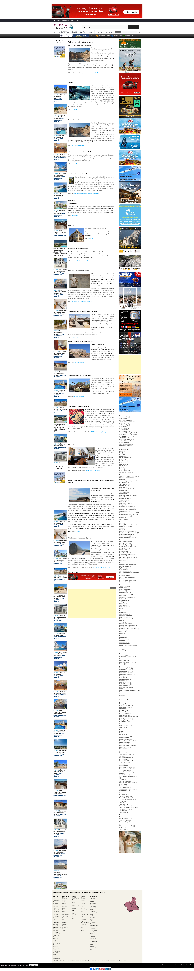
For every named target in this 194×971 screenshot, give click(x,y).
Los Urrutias (56, 925)
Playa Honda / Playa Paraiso (56, 934)
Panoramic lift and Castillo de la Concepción (86, 193)
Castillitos (77, 531)
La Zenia (92, 946)
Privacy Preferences (33, 965)
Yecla (73, 918)
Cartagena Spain (71, 960)
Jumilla (103, 27)
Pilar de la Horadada (55, 931)
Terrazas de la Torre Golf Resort (56, 953)
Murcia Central (83, 897)
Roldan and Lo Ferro (56, 939)
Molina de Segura (83, 920)
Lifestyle (90, 32)
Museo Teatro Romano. (78, 145)
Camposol (64, 908)
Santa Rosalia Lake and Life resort (56, 948)
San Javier (125, 27)
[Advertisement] (92, 603)
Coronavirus (78, 960)
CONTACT (58, 20)
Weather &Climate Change (65, 32)
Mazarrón (120, 27)
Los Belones (56, 922)
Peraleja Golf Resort (84, 926)
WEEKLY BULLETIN (75, 20)
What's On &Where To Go (74, 32)
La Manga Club (56, 910)
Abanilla (83, 900)
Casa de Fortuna (76, 164)
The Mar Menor (55, 897)
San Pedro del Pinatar (56, 944)
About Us (183, 964)
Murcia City (84, 924)
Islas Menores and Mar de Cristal (56, 906)
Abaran (82, 902)
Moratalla (74, 915)
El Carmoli (55, 903)
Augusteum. (75, 215)
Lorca (107, 27)
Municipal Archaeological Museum (81, 301)
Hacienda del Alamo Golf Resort (65, 916)
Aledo (63, 902)
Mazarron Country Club (93, 929)
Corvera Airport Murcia (86, 960)
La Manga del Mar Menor (56, 912)
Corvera (83, 908)
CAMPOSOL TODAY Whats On (60, 960)
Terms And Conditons (166, 964)
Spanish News (110, 32)
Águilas (90, 27)
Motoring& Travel (83, 32)
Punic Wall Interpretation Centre (81, 261)
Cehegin (74, 908)
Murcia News (56, 32)
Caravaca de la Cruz (75, 906)
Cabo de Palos (56, 900)
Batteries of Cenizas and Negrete (102, 567)
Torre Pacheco (56, 956)
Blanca (82, 906)
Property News (99, 32)
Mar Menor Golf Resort (57, 928)
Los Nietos (55, 924)
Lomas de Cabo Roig (93, 948)
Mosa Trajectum (85, 922)
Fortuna (73, 911)
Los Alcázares (113, 27)
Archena (83, 905)
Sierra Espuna (65, 929)
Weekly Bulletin (122, 960)
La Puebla (55, 914)
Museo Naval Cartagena (93, 470)
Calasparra (74, 903)
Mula (73, 916)
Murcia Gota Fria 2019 (97, 960)
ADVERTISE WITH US (66, 20)
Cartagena (55, 902)
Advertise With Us (189, 964)
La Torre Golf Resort (56, 917)
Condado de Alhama (65, 910)
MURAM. (91, 239)
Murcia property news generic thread (110, 960)
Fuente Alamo (65, 913)
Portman (55, 937)
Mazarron (64, 921)
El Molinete (76, 338)
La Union (55, 919)
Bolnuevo (64, 906)
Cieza (73, 910)
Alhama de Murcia (97, 27)
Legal (179, 964)
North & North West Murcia (75, 898)
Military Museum (78, 396)
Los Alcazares (56, 921)
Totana (63, 930)
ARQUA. (75, 110)
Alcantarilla (83, 903)
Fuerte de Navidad (78, 362)
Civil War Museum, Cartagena (99, 432)
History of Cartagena (95, 73)
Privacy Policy (174, 964)
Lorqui (82, 918)
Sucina (82, 930)
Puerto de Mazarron (64, 923)
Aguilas (64, 900)
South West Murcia (65, 897)
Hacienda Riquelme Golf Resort (84, 914)
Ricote (82, 929)
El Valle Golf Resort (84, 910)
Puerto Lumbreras (65, 926)
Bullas (73, 902)
